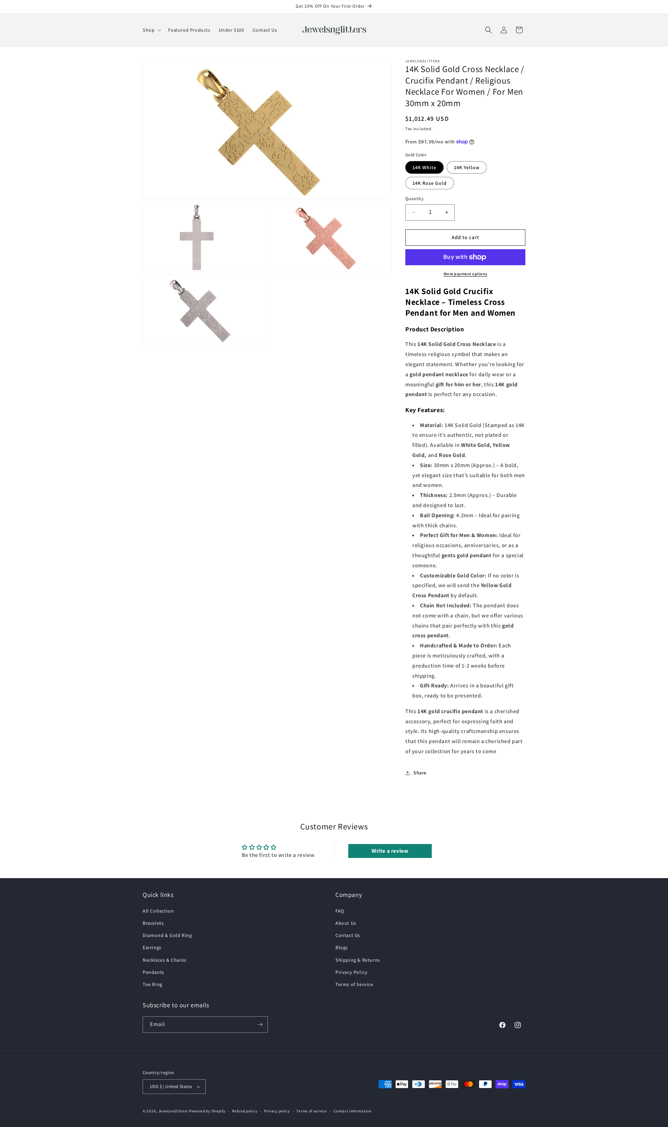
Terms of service (311, 1111)
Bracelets (153, 923)
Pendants (153, 972)
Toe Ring (152, 984)
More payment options (465, 273)
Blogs (341, 947)
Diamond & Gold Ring (167, 935)
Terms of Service (354, 984)
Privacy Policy (351, 972)
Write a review (390, 850)
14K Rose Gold (430, 183)
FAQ (339, 911)
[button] (151, 30)
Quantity (414, 199)
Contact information (352, 1111)
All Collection (158, 911)
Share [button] (420, 773)
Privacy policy (277, 1111)
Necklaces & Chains (164, 960)
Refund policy (244, 1111)
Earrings (152, 947)
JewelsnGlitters (173, 1111)
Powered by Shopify (207, 1111)
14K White (424, 167)
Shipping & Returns (357, 960)
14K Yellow (466, 167)
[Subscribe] (260, 1024)
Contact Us (347, 935)
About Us (345, 923)
